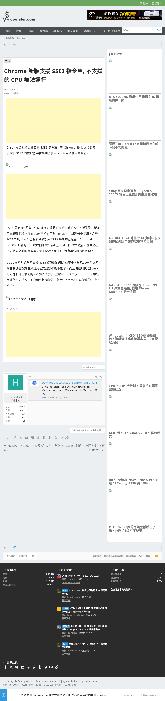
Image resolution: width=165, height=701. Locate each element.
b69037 (50, 584)
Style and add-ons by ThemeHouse (80, 681)
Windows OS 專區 (71, 582)
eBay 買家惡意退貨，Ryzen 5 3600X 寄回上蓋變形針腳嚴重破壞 (133, 192)
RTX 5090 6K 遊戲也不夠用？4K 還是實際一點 (134, 98)
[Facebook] (161, 683)
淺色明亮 (10, 556)
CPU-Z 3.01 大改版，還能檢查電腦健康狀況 (133, 387)
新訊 (7, 60)
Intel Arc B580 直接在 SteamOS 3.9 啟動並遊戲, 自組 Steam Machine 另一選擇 (133, 288)
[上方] (153, 556)
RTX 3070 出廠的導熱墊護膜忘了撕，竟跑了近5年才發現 (132, 529)
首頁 (148, 556)
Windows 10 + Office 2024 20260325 (81, 575)
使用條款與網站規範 (113, 556)
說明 (141, 556)
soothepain (10, 89)
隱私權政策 (131, 556)
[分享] (96, 376)
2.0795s (49, 684)
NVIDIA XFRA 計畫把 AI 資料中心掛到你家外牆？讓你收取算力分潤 (135, 240)
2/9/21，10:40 (11, 92)
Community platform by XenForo (31, 681)
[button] (24, 31)
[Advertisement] (53, 120)
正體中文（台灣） (27, 556)
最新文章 (66, 570)
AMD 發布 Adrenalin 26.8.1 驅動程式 (134, 435)
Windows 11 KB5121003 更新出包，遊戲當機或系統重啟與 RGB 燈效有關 (133, 338)
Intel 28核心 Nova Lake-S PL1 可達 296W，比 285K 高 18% (134, 481)
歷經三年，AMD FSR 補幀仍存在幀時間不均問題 (134, 145)
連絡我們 (97, 556)
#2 (100, 376)
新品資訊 (66, 600)
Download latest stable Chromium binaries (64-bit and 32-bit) (83, 382)
